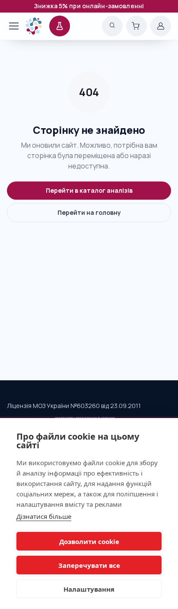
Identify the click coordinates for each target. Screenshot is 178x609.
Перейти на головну (89, 212)
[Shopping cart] (136, 26)
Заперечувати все (89, 565)
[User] (160, 26)
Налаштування (89, 589)
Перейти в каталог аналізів (89, 190)
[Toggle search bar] (112, 26)
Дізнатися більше (43, 516)
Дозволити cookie (89, 541)
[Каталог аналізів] (59, 26)
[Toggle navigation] (10, 26)
